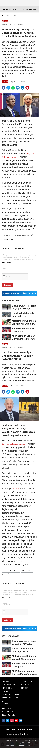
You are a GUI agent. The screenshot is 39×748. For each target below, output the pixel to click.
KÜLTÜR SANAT (9, 685)
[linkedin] (22, 88)
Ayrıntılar (22, 745)
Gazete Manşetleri (8, 712)
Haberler (7, 15)
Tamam (29, 745)
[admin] (20, 720)
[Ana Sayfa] (2, 15)
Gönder (7, 285)
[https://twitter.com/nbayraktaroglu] (7, 720)
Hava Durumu (7, 709)
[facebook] (3, 88)
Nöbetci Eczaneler (8, 715)
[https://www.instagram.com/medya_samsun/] (12, 720)
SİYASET (24, 688)
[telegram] (18, 88)
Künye (22, 729)
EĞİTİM (6, 681)
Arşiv (16, 698)
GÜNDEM (15, 15)
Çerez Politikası (13, 734)
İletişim (29, 729)
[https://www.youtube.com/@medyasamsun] (16, 720)
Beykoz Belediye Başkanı (15, 444)
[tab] (8, 248)
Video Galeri (6, 698)
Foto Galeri (6, 694)
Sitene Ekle (14, 729)
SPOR (5, 691)
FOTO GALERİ (26, 681)
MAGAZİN (25, 685)
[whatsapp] (13, 88)
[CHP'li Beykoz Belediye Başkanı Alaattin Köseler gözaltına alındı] (19, 409)
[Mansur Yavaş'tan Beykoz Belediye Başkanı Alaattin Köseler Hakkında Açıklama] (19, 105)
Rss (7, 729)
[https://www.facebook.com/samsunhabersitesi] (3, 720)
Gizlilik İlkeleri (25, 734)
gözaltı (16, 488)
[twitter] (8, 88)
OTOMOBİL (7, 688)
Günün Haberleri (21, 694)
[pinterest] (27, 88)
